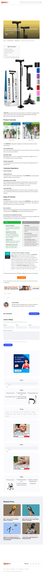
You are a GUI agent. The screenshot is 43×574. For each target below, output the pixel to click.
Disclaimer (13, 569)
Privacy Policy (21, 569)
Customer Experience (9, 50)
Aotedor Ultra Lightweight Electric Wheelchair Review (30, 538)
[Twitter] (33, 564)
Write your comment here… (8, 330)
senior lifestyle (24, 414)
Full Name (5, 325)
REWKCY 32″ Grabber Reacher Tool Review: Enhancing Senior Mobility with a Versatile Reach (12, 538)
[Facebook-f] (31, 564)
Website (30, 325)
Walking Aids (28, 34)
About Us (8, 569)
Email (17, 325)
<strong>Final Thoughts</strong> (11, 57)
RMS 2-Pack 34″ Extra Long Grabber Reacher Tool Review (30, 520)
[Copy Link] (37, 33)
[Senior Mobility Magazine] (4, 2)
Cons (5, 55)
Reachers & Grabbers (9, 414)
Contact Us (26, 569)
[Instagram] (38, 564)
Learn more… (7, 282)
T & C (17, 569)
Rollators (14, 414)
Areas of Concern (8, 52)
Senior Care (19, 414)
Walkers (35, 414)
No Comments (20, 34)
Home (4, 40)
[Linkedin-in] (36, 564)
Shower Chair (30, 414)
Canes (24, 34)
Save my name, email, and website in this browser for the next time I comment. (15, 341)
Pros (5, 54)
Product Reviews (10, 40)
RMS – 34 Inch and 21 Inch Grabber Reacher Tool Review (11, 520)
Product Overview (8, 49)
